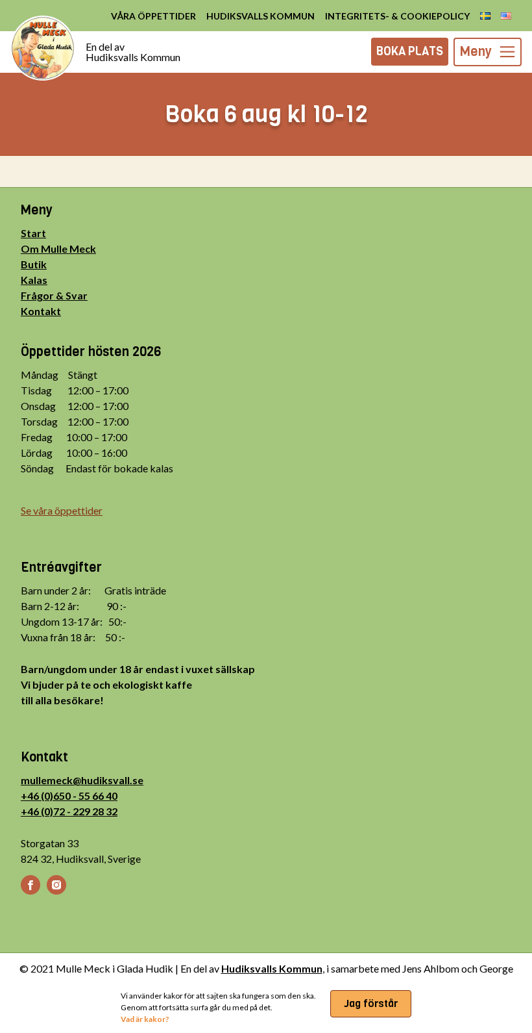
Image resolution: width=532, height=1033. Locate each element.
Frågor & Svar (54, 295)
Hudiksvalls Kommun (271, 968)
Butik (34, 264)
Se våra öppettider (62, 510)
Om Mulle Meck (58, 248)
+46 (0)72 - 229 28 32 (69, 811)
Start (33, 233)
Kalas (34, 280)
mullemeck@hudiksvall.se (82, 780)
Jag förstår (371, 1003)
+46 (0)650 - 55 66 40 (69, 795)
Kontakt (41, 311)
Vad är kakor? (145, 1019)
